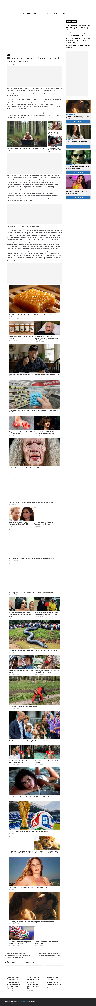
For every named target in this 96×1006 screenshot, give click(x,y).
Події (34, 13)
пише (51, 93)
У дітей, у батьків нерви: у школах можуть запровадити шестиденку (50, 954)
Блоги (49, 13)
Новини (42, 13)
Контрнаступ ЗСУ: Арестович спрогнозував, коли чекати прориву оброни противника (54, 980)
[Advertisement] (34, 76)
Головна (26, 13)
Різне (56, 13)
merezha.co (16, 64)
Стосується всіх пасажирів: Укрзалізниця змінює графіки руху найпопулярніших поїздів (18, 955)
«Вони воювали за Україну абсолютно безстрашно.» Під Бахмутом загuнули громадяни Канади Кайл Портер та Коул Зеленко (14, 982)
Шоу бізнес (65, 13)
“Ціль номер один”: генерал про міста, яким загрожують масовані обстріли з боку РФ (78, 28)
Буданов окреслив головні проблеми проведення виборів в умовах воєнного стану (78, 40)
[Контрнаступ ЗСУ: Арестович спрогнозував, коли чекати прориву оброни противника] (54, 966)
